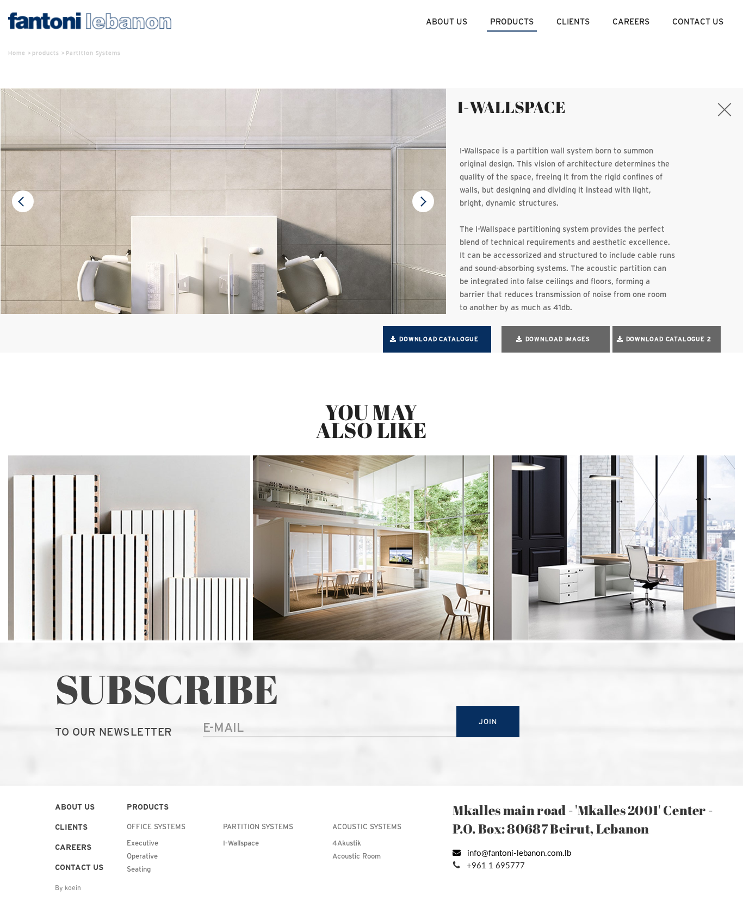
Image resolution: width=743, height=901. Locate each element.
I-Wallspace (241, 843)
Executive (142, 843)
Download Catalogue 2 (668, 339)
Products (512, 21)
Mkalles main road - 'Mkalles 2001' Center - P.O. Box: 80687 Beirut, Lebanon (583, 819)
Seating (139, 869)
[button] (423, 201)
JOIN (488, 722)
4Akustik (346, 843)
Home (17, 53)
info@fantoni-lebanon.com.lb (519, 852)
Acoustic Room (356, 856)
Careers (630, 21)
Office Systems (156, 827)
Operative (142, 856)
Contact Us (697, 21)
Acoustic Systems (366, 827)
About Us (446, 21)
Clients (573, 21)
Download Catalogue (438, 339)
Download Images (557, 339)
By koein (68, 887)
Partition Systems (258, 827)
